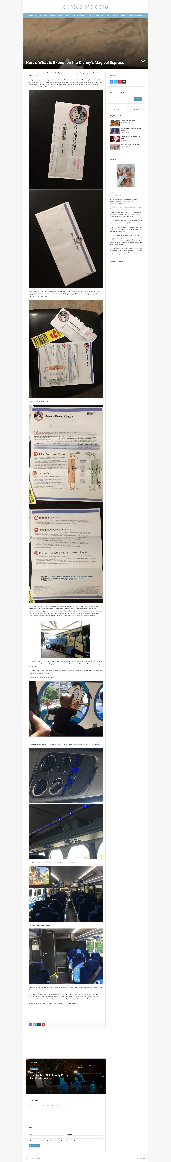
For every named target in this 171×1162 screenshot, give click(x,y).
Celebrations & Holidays (55, 15)
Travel (107, 15)
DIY (36, 15)
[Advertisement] (66, 1043)
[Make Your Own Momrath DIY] (115, 147)
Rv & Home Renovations (134, 15)
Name (31, 1127)
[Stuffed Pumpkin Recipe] (115, 123)
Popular (135, 109)
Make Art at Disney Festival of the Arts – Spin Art (51, 1076)
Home (31, 15)
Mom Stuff (43, 15)
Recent (116, 109)
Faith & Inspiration (78, 15)
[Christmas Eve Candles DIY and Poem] (115, 139)
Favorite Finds (99, 15)
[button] (66, 139)
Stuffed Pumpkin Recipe (128, 120)
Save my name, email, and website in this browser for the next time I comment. (52, 1141)
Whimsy (123, 15)
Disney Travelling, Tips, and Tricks (38, 1069)
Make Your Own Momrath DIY (130, 144)
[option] (66, 1076)
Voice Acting (89, 15)
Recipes (67, 15)
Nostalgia (115, 15)
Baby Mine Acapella (116, 116)
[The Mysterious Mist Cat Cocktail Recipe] (115, 131)
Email (31, 1134)
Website (69, 1134)
